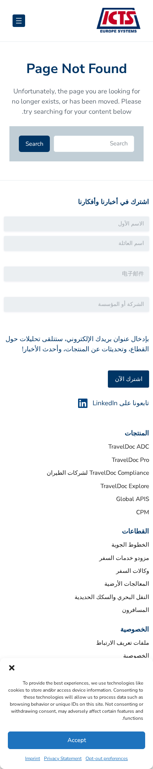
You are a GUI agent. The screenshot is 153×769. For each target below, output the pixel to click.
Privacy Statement (63, 758)
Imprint (32, 758)
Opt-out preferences (107, 758)
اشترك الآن (128, 379)
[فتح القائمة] (19, 20)
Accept (76, 740)
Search (35, 144)
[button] (12, 668)
